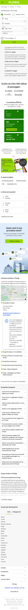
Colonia (3, 552)
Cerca (14, 42)
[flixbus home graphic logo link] (14, 2)
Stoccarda (4, 557)
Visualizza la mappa (12, 129)
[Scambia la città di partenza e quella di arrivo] (24, 21)
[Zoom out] (25, 289)
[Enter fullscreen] (25, 295)
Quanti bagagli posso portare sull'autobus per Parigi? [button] (10, 449)
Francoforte (4, 543)
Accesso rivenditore (10, 599)
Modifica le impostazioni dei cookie (15, 604)
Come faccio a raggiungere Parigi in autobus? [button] (12, 398)
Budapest (3, 554)
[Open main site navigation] (2, 2)
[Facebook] (13, 595)
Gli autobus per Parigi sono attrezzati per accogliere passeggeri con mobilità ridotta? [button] (13, 456)
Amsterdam (4, 536)
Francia (19, 6)
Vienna (3, 538)
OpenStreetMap (20, 299)
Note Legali (20, 601)
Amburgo (3, 529)
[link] (14, 248)
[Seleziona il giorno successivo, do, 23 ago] (25, 28)
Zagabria (3, 550)
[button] (14, 18)
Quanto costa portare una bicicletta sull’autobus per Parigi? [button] (12, 444)
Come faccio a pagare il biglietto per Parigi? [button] (12, 430)
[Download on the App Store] (19, 588)
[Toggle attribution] (25, 299)
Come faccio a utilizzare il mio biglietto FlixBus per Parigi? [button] (11, 413)
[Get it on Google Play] (10, 588)
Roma (2, 533)
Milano (3, 531)
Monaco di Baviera (6, 524)
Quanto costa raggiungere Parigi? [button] (12, 409)
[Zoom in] (25, 287)
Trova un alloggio (8, 38)
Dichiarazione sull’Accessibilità (14, 603)
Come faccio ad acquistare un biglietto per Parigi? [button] (10, 392)
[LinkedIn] (14, 595)
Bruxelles (3, 545)
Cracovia (3, 561)
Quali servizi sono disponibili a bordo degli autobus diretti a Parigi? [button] (12, 463)
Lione (2, 559)
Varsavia (3, 547)
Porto (2, 540)
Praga (2, 526)
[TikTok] (15, 595)
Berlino (3, 517)
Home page (4, 6)
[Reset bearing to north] (25, 292)
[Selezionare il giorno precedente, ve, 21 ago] (23, 28)
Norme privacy (19, 599)
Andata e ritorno (20, 14)
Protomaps (14, 299)
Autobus (12, 6)
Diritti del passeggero (11, 601)
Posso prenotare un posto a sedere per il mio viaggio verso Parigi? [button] (12, 425)
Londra (3, 519)
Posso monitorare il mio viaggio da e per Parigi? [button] (12, 419)
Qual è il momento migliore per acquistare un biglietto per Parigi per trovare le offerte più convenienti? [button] (13, 437)
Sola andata (7, 14)
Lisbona (3, 522)
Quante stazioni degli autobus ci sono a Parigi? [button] (13, 404)
